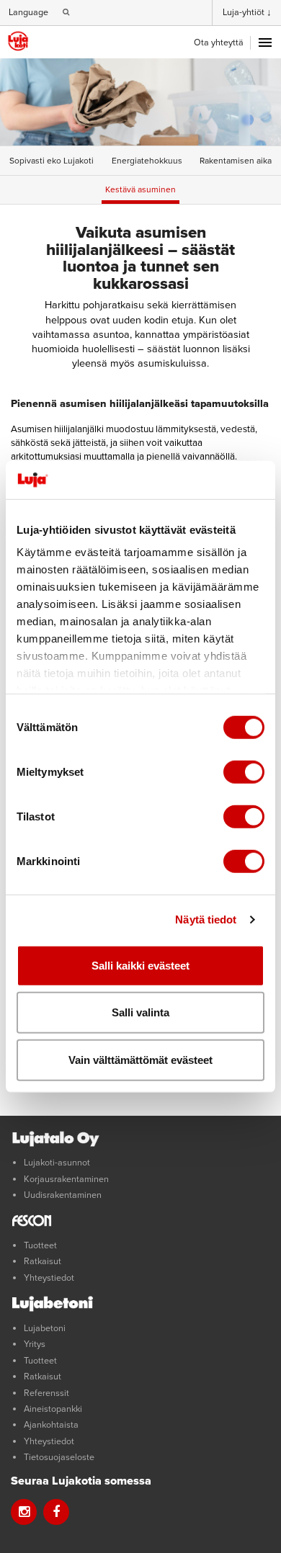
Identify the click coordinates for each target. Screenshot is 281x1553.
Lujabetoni (45, 1328)
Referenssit (46, 1393)
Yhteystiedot (49, 1278)
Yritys (34, 1344)
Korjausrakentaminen (66, 1179)
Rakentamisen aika (236, 161)
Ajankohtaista (51, 1425)
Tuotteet (40, 1245)
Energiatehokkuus (147, 161)
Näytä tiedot (205, 919)
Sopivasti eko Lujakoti (51, 161)
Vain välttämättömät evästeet (140, 1059)
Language (28, 12)
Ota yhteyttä (219, 42)
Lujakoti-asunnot (57, 1162)
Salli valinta (140, 1012)
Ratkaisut (42, 1261)
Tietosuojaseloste (59, 1457)
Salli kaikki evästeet (140, 965)
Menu (265, 42)
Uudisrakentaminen (63, 1195)
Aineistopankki (53, 1409)
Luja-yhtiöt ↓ (247, 12)
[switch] (243, 771)
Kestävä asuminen (140, 189)
